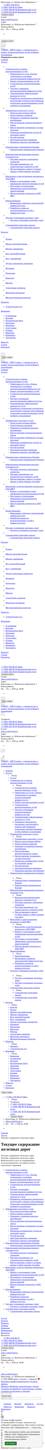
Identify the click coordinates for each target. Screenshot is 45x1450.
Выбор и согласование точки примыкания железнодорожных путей (27, 1273)
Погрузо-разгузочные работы (23, 1211)
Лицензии (10, 323)
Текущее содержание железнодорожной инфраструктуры (26, 1190)
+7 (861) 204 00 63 (11, 5)
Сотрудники (11, 328)
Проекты (5, 1323)
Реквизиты (10, 335)
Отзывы (9, 330)
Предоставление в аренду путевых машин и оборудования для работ (25, 1263)
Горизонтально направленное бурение (22, 1243)
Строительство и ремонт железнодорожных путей (17, 1171)
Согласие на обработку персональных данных (21, 1389)
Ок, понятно (11, 1443)
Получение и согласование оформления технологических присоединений (23, 1279)
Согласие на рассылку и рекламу (15, 1391)
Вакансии (10, 333)
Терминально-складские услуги (20, 1209)
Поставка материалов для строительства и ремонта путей (24, 1258)
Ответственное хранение (21, 1214)
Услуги (4, 1318)
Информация (6, 1330)
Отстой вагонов (17, 1236)
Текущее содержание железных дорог (22, 1304)
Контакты (5, 1333)
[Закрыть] (2, 1412)
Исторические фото (14, 320)
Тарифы (4, 1325)
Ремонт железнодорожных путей (24, 1182)
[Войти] (2, 753)
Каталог (4, 1321)
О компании (11, 316)
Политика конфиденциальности (15, 1381)
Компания (5, 1328)
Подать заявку (7, 357)
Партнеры (10, 325)
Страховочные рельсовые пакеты (20, 1309)
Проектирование (13, 1289)
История (9, 318)
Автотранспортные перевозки (23, 1238)
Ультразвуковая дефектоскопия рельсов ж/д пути (24, 1195)
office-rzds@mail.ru (9, 19)
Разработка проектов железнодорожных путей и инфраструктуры (22, 1299)
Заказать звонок (7, 15)
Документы (11, 337)
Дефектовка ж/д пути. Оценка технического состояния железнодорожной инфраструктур (25, 1177)
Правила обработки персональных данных (20, 1386)
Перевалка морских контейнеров (24, 1240)
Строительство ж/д (14, 306)
